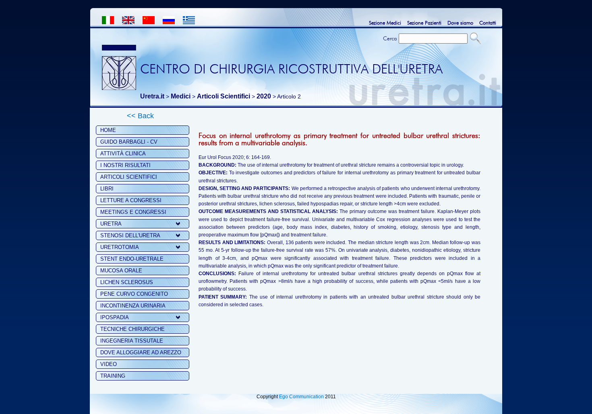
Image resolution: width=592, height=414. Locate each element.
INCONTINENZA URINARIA (133, 306)
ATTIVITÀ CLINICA (123, 154)
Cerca (390, 38)
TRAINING (112, 376)
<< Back (140, 116)
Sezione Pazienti (424, 22)
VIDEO (108, 364)
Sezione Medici (385, 22)
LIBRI (107, 189)
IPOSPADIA (114, 317)
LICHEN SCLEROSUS (126, 282)
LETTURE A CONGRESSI (130, 200)
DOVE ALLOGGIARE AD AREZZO (140, 352)
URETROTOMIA (119, 247)
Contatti (487, 22)
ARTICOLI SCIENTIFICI (128, 177)
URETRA (111, 224)
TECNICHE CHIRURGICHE (132, 329)
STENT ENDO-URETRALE (132, 259)
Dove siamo (460, 22)
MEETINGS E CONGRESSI (133, 212)
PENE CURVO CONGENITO (134, 294)
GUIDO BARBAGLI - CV (128, 142)
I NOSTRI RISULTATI (125, 165)
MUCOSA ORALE (121, 271)
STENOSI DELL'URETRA (130, 235)
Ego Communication (301, 396)
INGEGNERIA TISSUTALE (131, 341)
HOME (108, 130)
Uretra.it (152, 96)
